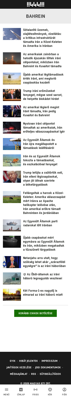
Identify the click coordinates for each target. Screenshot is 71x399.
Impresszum (50, 360)
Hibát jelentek (28, 360)
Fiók (64, 394)
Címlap (21, 394)
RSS (33, 373)
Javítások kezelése (19, 367)
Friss (35, 394)
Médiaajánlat (18, 373)
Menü (6, 394)
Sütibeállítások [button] (50, 373)
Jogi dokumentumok (48, 367)
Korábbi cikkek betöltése (35, 313)
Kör (50, 394)
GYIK (12, 360)
